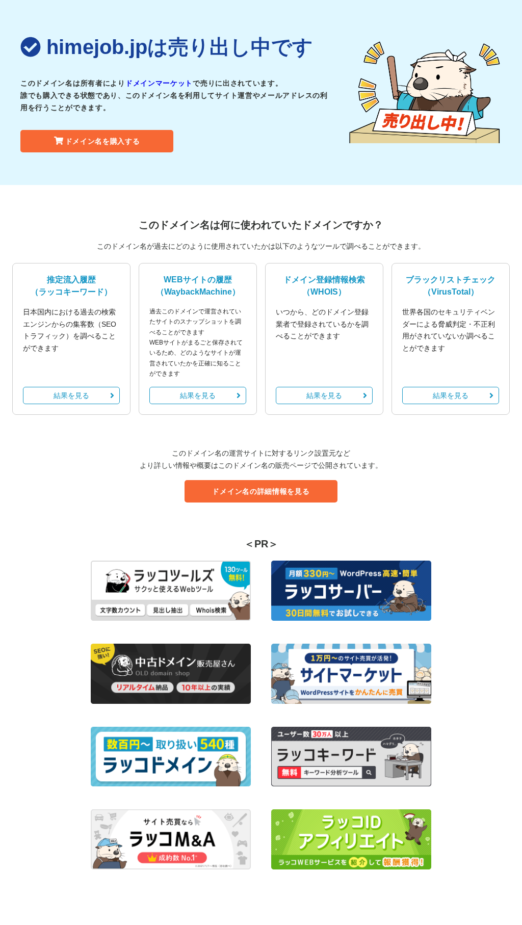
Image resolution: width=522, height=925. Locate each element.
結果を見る (71, 395)
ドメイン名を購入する (102, 141)
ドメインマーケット (159, 83)
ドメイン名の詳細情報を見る (260, 491)
